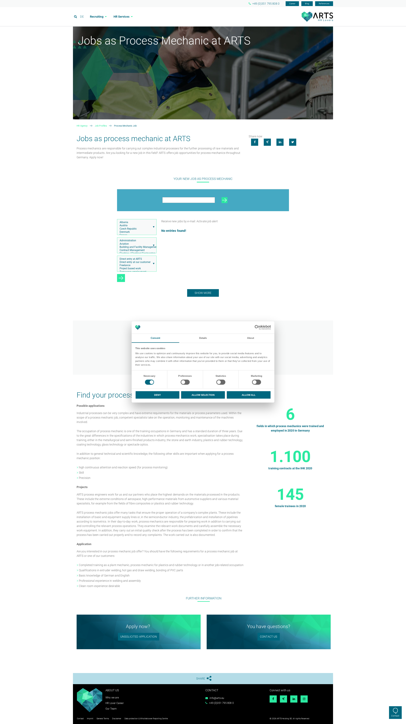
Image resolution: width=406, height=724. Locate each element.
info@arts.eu (217, 698)
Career (292, 3)
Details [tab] (203, 338)
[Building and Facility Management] (136, 247)
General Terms (103, 718)
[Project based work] (136, 268)
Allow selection (203, 394)
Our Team (111, 708)
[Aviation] (136, 243)
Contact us (268, 636)
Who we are (112, 697)
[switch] (185, 382)
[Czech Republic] (136, 228)
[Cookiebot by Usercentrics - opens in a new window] (257, 327)
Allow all (248, 394)
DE (82, 16)
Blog (307, 3)
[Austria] (136, 225)
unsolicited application (138, 636)
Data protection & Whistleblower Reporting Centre (146, 718)
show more (203, 293)
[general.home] (317, 21)
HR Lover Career (114, 703)
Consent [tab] (155, 338)
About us (112, 690)
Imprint (90, 718)
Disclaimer (116, 718)
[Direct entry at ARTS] (136, 259)
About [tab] (250, 338)
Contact (395, 715)
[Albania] (136, 222)
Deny (157, 394)
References (324, 3)
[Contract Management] (136, 250)
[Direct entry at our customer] (136, 262)
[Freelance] (136, 265)
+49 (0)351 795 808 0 (221, 702)
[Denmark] (136, 232)
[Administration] (136, 240)
